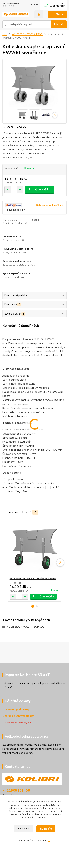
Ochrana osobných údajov (18, 716)
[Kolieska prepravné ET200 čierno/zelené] (35, 547)
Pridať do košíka (39, 189)
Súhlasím (46, 829)
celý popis (30, 157)
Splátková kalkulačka (48, 205)
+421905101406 (11, 3)
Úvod (4, 34)
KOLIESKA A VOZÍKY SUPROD (27, 34)
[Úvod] (15, 14)
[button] (32, 606)
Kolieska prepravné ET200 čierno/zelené (33, 578)
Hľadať (58, 24)
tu (49, 840)
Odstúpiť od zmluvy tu (16, 722)
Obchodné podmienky (16, 709)
